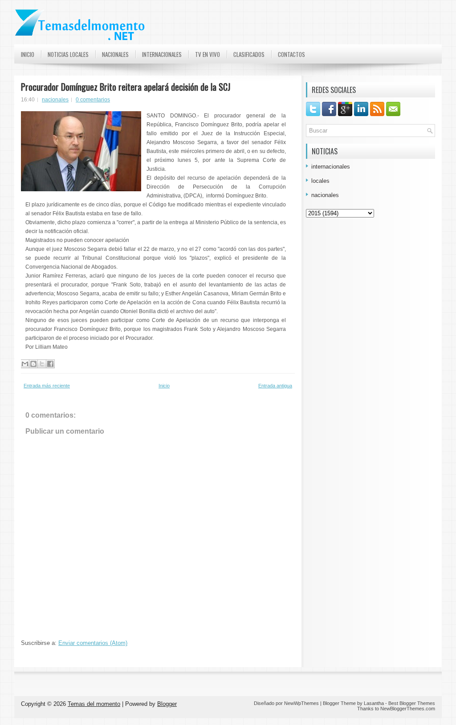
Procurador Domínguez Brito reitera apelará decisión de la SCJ (125, 86)
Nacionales (115, 54)
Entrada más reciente (47, 385)
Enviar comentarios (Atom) (92, 643)
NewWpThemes (301, 703)
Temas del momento (94, 704)
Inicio (27, 54)
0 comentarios (93, 100)
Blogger (167, 704)
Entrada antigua (275, 385)
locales (320, 180)
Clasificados (249, 54)
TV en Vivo (207, 54)
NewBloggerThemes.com (407, 708)
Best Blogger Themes (411, 703)
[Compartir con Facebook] (50, 363)
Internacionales (162, 54)
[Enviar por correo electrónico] (24, 363)
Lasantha (374, 703)
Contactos (291, 54)
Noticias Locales (68, 54)
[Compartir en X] (41, 363)
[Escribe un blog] (33, 363)
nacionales (55, 100)
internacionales (330, 166)
